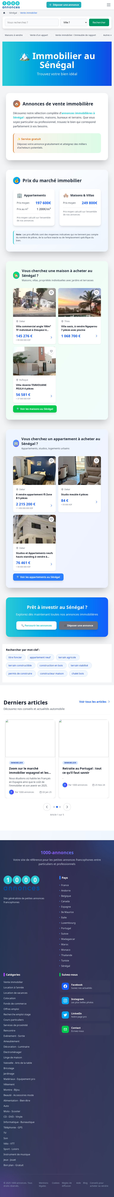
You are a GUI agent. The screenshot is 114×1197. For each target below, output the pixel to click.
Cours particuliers (14, 1019)
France (65, 885)
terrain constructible (20, 665)
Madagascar (68, 939)
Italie (64, 917)
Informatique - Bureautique (19, 1122)
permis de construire (20, 673)
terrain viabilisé (79, 665)
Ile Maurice (67, 912)
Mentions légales (43, 1184)
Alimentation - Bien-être (17, 1100)
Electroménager (13, 1052)
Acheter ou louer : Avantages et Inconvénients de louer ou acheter (29, 772)
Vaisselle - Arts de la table (18, 1062)
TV (5, 1132)
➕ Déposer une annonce (78, 625)
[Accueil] (4, 13)
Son (6, 1138)
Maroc (64, 944)
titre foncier (15, 657)
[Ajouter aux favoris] (51, 292)
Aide (78, 1182)
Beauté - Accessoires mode (19, 1095)
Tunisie (65, 960)
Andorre (66, 890)
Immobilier (17, 762)
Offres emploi (11, 1009)
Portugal (66, 928)
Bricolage (9, 1068)
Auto (6, 1106)
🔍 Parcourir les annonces (36, 625)
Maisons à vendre (14, 35)
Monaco (65, 949)
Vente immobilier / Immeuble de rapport (75, 35)
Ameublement (11, 1041)
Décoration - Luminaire (16, 1046)
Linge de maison (13, 1057)
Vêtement (9, 1084)
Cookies (56, 1182)
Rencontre (9, 1030)
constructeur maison (52, 673)
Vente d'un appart (39, 35)
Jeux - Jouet (10, 1159)
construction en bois (51, 665)
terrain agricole (67, 657)
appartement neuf (40, 657)
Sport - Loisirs (11, 1149)
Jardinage (9, 1073)
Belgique (66, 896)
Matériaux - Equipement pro (19, 1079)
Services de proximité (16, 1025)
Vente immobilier (13, 982)
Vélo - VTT (9, 1143)
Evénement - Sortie (14, 1036)
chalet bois (78, 673)
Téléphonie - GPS (13, 1127)
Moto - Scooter (12, 1111)
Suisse (64, 933)
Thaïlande (66, 955)
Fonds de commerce (15, 1003)
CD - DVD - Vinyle (13, 1116)
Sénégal (65, 966)
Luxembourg (68, 922)
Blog (85, 1182)
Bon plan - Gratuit (13, 1165)
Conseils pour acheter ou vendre (99, 1184)
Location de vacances (15, 992)
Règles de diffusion (67, 1184)
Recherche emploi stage (17, 1014)
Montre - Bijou (12, 1089)
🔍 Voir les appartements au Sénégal (38, 577)
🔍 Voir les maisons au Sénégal (35, 409)
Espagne (66, 906)
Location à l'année (14, 987)
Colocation (10, 998)
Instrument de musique (17, 1154)
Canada (65, 901)
